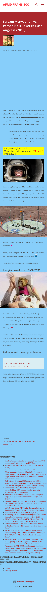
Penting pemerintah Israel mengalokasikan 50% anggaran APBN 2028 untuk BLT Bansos (25, 462)
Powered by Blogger (25, 582)
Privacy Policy (11, 571)
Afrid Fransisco (16, 4)
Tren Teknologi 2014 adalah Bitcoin (17, 363)
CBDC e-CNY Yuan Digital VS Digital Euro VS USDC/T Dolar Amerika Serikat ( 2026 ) (24, 520)
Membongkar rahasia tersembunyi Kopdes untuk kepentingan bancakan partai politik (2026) (25, 516)
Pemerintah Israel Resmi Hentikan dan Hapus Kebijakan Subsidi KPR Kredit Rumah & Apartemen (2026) (26, 525)
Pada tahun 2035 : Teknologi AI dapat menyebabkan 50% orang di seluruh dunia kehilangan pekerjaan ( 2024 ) (22, 490)
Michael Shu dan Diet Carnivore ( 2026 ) (21, 512)
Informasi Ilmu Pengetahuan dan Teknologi (19, 443)
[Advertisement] (23, 83)
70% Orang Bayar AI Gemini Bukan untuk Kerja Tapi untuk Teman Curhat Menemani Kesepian (24, 509)
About (7, 568)
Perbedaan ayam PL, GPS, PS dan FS (20, 470)
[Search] (36, 4)
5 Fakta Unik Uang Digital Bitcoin (17, 367)
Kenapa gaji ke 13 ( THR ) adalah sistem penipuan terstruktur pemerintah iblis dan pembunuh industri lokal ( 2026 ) (25, 503)
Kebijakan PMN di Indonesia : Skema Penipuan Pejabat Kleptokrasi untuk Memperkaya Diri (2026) (24, 496)
